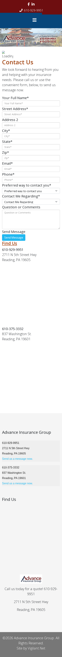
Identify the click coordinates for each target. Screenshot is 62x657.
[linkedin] (33, 4)
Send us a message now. (17, 458)
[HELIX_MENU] (35, 20)
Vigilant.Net (36, 648)
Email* (7, 163)
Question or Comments (21, 207)
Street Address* (15, 108)
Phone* (8, 174)
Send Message (13, 231)
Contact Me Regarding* (21, 196)
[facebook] (29, 4)
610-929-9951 (33, 10)
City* (6, 130)
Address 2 (10, 119)
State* (7, 141)
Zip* (5, 152)
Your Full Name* (15, 98)
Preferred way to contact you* (26, 185)
